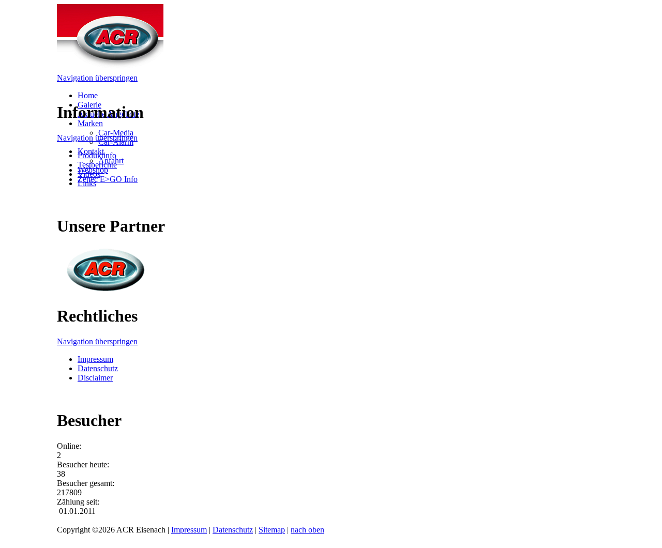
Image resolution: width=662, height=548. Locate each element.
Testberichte (97, 164)
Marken (90, 123)
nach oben (307, 529)
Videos (89, 174)
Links (87, 183)
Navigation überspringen (97, 77)
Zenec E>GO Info (108, 179)
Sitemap (272, 529)
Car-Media (115, 132)
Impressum (95, 359)
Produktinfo (97, 155)
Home (88, 95)
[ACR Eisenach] (110, 68)
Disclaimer (95, 377)
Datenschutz (98, 368)
